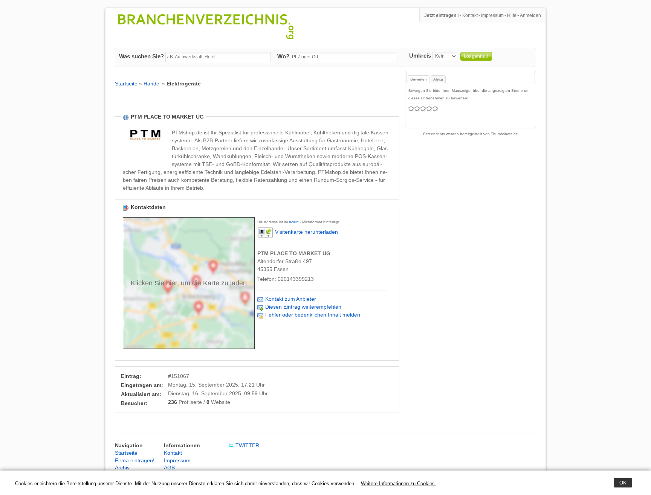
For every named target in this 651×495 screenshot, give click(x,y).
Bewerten (418, 79)
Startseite (126, 84)
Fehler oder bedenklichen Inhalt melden (312, 315)
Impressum (492, 15)
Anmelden (530, 15)
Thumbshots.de (504, 134)
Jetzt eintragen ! (441, 15)
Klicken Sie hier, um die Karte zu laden (189, 283)
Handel (152, 84)
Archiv (122, 468)
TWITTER (247, 445)
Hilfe (512, 15)
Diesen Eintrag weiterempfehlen (303, 307)
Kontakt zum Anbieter (290, 299)
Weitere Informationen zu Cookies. (398, 483)
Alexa (438, 79)
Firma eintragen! (134, 460)
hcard (294, 222)
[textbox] (218, 57)
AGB (169, 468)
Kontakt (470, 15)
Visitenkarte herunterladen (306, 232)
